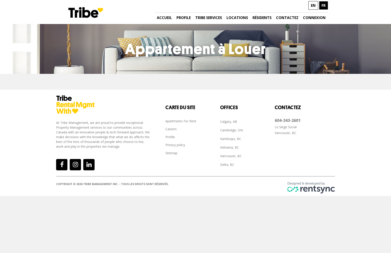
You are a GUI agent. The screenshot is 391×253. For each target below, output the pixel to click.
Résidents (262, 17)
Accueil (164, 17)
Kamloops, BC (230, 139)
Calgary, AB (228, 121)
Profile (183, 17)
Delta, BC (227, 164)
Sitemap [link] (171, 153)
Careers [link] (171, 129)
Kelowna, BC (229, 147)
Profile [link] (170, 137)
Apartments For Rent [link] (180, 121)
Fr (324, 5)
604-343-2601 (287, 120)
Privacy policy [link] (175, 145)
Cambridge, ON (231, 130)
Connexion (314, 17)
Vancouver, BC (231, 156)
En (313, 5)
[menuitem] (192, 121)
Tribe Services (208, 17)
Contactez (287, 17)
